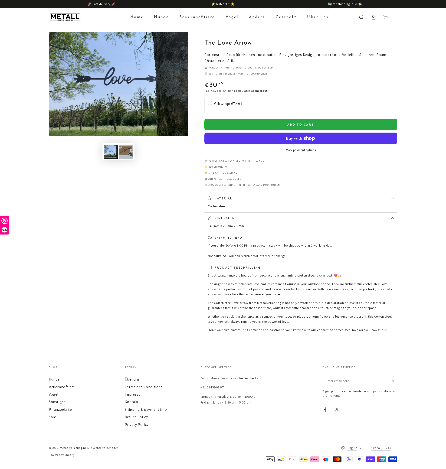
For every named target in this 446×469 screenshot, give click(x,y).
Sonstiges (57, 401)
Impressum (134, 394)
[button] (361, 17)
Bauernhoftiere (62, 386)
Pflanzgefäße (60, 409)
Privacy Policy (136, 424)
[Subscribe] (394, 380)
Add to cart (300, 124)
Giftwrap (228, 103)
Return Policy (136, 416)
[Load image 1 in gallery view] (111, 152)
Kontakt (132, 401)
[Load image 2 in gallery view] (126, 152)
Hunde (54, 379)
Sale (52, 416)
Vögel (54, 394)
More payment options (301, 150)
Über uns (132, 379)
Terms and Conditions (144, 386)
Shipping (229, 90)
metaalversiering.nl (73, 447)
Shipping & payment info (146, 409)
